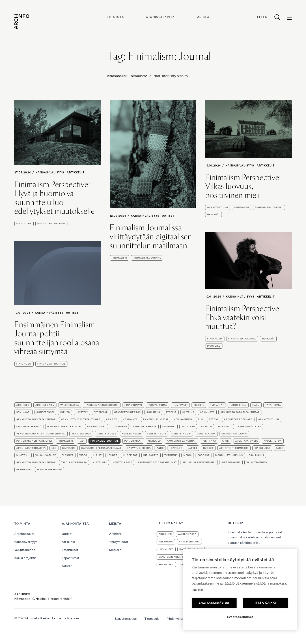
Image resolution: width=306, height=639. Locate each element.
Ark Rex (111, 419)
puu (200, 419)
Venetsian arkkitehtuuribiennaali (41, 433)
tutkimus (171, 455)
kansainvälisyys (249, 426)
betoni (213, 419)
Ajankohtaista (160, 17)
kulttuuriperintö (28, 426)
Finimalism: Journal (51, 223)
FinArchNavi (133, 405)
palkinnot (225, 426)
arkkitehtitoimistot (234, 448)
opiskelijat (262, 448)
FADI (82, 441)
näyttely (82, 412)
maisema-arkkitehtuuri (64, 426)
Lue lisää (198, 590)
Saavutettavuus (126, 619)
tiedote (199, 405)
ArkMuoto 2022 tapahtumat (80, 419)
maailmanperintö (49, 469)
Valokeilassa (69, 405)
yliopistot (130, 455)
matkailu (154, 441)
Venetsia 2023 (106, 433)
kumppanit (180, 405)
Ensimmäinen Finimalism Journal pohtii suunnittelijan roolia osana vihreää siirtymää (56, 338)
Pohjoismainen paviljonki (34, 441)
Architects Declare (238, 419)
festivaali (101, 412)
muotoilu (213, 346)
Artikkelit (75, 172)
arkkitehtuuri (217, 207)
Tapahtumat (71, 558)
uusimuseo (119, 426)
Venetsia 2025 (81, 433)
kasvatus (68, 448)
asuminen (188, 426)
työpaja (171, 412)
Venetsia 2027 (122, 462)
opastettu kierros (127, 412)
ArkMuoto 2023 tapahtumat (35, 419)
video (83, 455)
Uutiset (168, 216)
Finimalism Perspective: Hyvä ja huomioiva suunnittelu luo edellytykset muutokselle (54, 197)
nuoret (208, 448)
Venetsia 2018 (156, 433)
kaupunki (169, 426)
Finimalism (24, 223)
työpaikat (217, 405)
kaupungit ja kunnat (181, 441)
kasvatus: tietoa (139, 448)
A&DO (160, 448)
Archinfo (23, 405)
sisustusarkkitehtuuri (199, 462)
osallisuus (256, 455)
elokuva (67, 455)
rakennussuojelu (155, 419)
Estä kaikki (265, 602)
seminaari (23, 412)
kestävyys (130, 419)
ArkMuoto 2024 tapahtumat (239, 412)
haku (256, 405)
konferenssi (45, 412)
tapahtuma (273, 405)
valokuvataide (45, 455)
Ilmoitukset (70, 550)
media (187, 455)
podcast (203, 455)
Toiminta (115, 17)
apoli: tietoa (273, 441)
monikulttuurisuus (229, 455)
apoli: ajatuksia (246, 441)
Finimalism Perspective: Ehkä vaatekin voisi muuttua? (243, 317)
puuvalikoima (157, 405)
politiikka (209, 441)
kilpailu (206, 426)
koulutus (153, 412)
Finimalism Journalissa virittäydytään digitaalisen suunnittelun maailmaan (151, 236)
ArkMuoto (207, 412)
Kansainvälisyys (50, 172)
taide (279, 448)
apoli (225, 441)
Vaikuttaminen (24, 550)
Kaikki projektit (25, 558)
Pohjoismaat (133, 441)
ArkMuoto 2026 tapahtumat (157, 462)
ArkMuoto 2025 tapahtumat (35, 462)
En (265, 17)
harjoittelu (238, 405)
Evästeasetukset (240, 617)
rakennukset (96, 426)
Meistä (202, 17)
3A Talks (188, 412)
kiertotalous (231, 462)
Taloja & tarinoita (74, 462)
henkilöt (213, 214)
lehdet (112, 455)
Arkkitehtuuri (24, 534)
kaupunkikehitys (145, 426)
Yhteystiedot (118, 542)
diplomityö (151, 455)
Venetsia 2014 (206, 433)
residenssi (23, 469)
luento (65, 412)
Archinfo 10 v (44, 405)
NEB (54, 448)
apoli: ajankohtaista (31, 448)
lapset (192, 448)
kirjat (97, 455)
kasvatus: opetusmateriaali (101, 448)
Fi (258, 17)
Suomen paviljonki (234, 433)
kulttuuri (100, 462)
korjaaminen (183, 419)
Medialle (115, 550)
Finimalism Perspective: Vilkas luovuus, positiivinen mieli (243, 186)
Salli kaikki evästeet (214, 602)
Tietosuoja (151, 619)
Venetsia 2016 (181, 433)
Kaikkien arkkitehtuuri (102, 405)
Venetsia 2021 (131, 433)
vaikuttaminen (256, 462)
